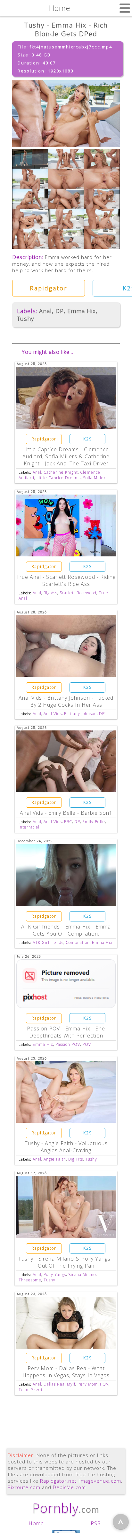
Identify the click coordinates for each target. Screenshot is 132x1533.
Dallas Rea (54, 1384)
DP (59, 311)
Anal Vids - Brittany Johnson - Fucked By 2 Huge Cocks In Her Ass (66, 701)
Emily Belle (93, 821)
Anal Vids (53, 713)
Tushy (25, 318)
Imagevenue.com (100, 1481)
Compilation (78, 942)
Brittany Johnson (80, 713)
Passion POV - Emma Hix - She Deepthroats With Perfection (66, 1032)
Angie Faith (55, 1159)
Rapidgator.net (58, 1481)
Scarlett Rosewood (78, 593)
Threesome (30, 1280)
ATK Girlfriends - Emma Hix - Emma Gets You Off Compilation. (66, 930)
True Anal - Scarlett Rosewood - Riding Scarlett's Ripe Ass (66, 580)
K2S (87, 439)
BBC (68, 821)
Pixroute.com (24, 1487)
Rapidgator (48, 288)
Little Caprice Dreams (59, 477)
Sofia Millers (95, 477)
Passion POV (67, 1044)
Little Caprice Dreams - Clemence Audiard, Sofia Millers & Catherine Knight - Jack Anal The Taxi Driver (66, 456)
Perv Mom (88, 1384)
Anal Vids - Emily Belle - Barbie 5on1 (66, 812)
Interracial (29, 827)
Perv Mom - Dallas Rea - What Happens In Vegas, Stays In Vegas (66, 1372)
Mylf (71, 1384)
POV (86, 1044)
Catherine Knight (61, 472)
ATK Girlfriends (48, 942)
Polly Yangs (55, 1274)
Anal (45, 311)
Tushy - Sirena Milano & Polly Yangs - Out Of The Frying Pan (66, 1262)
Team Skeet (31, 1389)
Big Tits (75, 1159)
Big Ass (50, 593)
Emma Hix (81, 311)
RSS (96, 1523)
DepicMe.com (69, 1487)
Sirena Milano (82, 1274)
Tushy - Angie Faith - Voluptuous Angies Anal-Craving (66, 1147)
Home (36, 1523)
